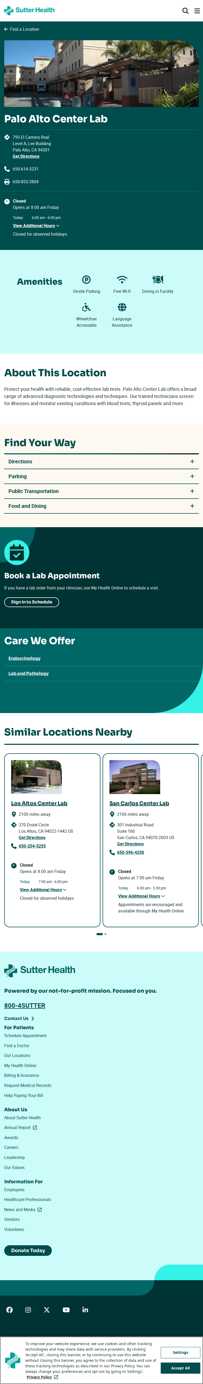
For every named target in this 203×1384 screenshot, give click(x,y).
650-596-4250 (130, 852)
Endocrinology (24, 658)
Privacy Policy (43, 1376)
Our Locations (17, 1055)
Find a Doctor (16, 1046)
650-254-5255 (32, 846)
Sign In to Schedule (31, 602)
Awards (11, 1137)
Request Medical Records (27, 1085)
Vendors (12, 1219)
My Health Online (20, 1065)
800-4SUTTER (24, 1005)
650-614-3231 (26, 169)
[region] (101, 1360)
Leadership (14, 1157)
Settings (180, 1352)
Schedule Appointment (25, 1035)
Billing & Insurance (21, 1075)
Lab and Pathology (28, 673)
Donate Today (28, 1250)
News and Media (24, 1209)
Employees (14, 1190)
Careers (11, 1147)
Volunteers (14, 1229)
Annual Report (21, 1127)
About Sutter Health (22, 1118)
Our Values (14, 1167)
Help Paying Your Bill (23, 1095)
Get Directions (26, 156)
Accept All (180, 1367)
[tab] (99, 934)
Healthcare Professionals (27, 1199)
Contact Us (16, 1018)
